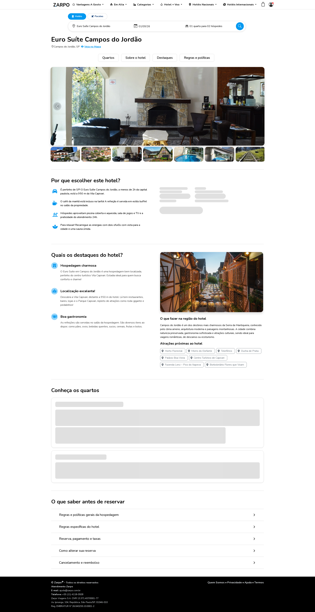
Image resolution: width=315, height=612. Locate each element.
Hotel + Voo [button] (172, 4)
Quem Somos (216, 582)
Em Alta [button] (119, 4)
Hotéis (78, 16)
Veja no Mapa (92, 46)
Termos (259, 582)
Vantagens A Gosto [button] (89, 4)
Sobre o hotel (136, 58)
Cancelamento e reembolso (79, 562)
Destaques (165, 58)
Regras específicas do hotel (79, 527)
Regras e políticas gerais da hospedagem (89, 515)
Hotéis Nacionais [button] (204, 4)
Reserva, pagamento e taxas (80, 539)
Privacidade (234, 582)
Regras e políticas (197, 58)
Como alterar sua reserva (77, 550)
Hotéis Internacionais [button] (240, 4)
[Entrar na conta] (271, 4)
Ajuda (248, 582)
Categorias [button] (144, 4)
